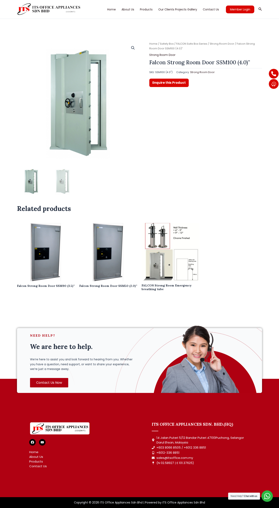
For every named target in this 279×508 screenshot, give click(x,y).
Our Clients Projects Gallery (177, 9)
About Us (128, 9)
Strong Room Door (222, 44)
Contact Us (211, 9)
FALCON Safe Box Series (191, 44)
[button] (240, 9)
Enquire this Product (169, 82)
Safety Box (167, 44)
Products (146, 9)
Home (111, 9)
